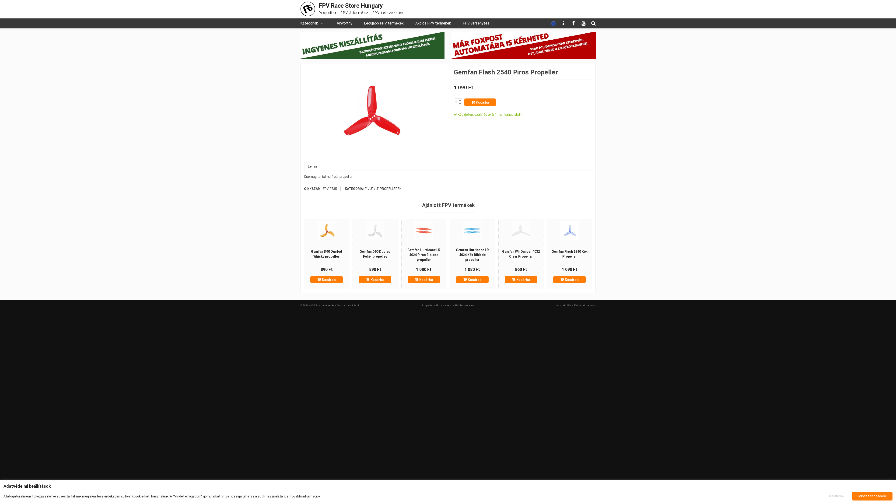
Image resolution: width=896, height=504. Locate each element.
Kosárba (482, 102)
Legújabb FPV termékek (384, 23)
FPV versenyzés (476, 23)
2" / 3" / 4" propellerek (382, 189)
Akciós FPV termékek (433, 23)
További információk (305, 496)
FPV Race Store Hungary (351, 5)
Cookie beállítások (348, 305)
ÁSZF (313, 305)
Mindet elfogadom (872, 496)
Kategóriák (309, 23)
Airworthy (344, 23)
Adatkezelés (326, 305)
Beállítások (836, 496)
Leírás (313, 166)
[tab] (312, 166)
